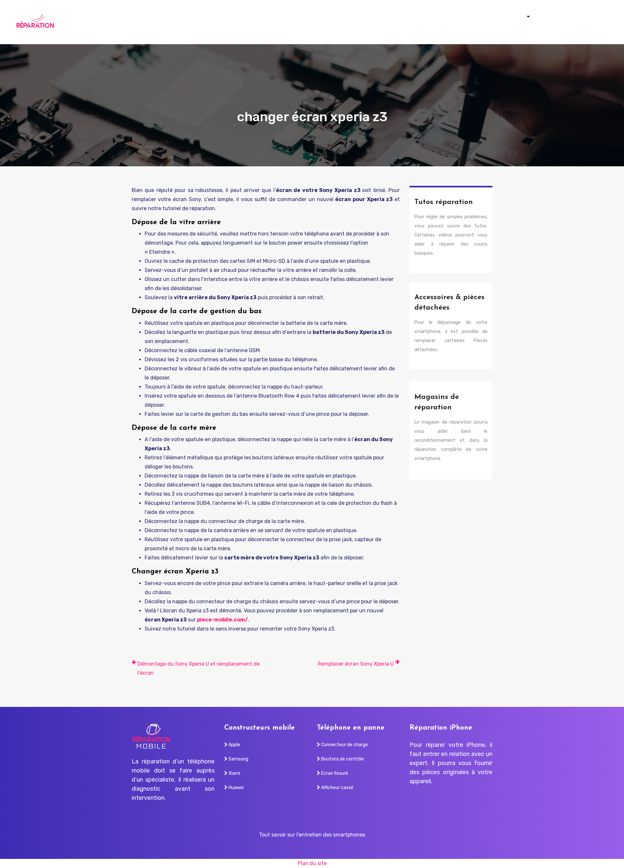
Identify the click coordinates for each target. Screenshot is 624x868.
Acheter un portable (559, 22)
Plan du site (312, 863)
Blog (598, 22)
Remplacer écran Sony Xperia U (356, 664)
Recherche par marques (497, 22)
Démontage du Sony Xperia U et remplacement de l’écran (198, 668)
